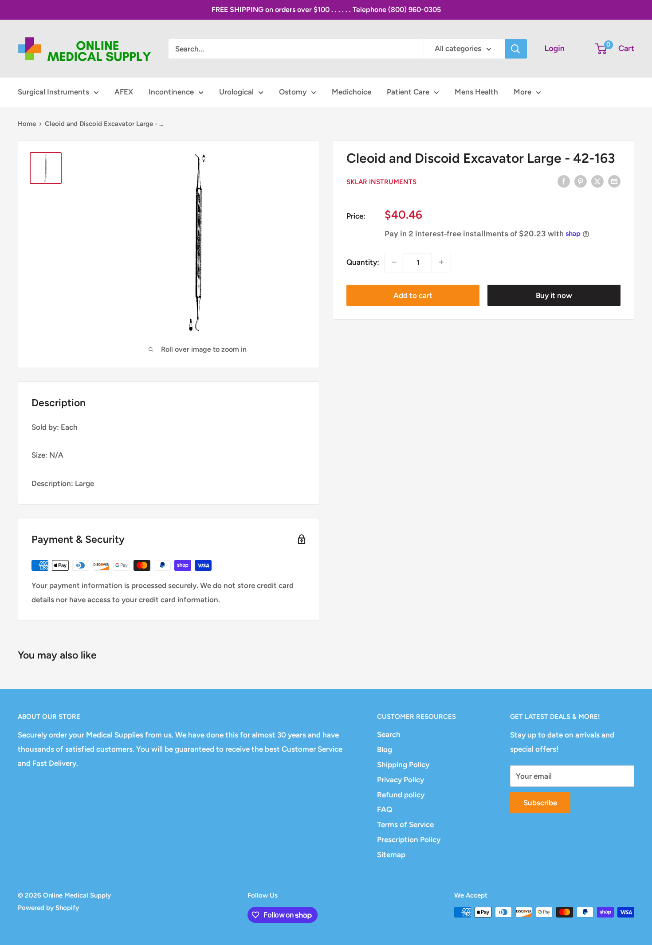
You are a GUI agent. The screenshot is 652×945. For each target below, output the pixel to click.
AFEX (123, 91)
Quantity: (362, 261)
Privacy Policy (400, 779)
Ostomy (292, 91)
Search (389, 734)
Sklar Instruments (381, 182)
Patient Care (408, 91)
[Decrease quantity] (394, 262)
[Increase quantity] (441, 262)
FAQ (384, 809)
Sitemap (391, 854)
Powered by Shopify (48, 908)
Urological (236, 91)
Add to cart (412, 294)
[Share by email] (614, 181)
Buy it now (554, 294)
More (522, 91)
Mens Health (476, 91)
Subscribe (540, 802)
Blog (384, 749)
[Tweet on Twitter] (597, 181)
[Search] (516, 49)
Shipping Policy (403, 764)
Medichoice (351, 91)
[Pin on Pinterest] (580, 181)
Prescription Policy (408, 839)
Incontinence (171, 91)
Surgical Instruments (53, 91)
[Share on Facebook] (564, 181)
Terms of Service (405, 824)
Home (27, 124)
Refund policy (400, 794)
